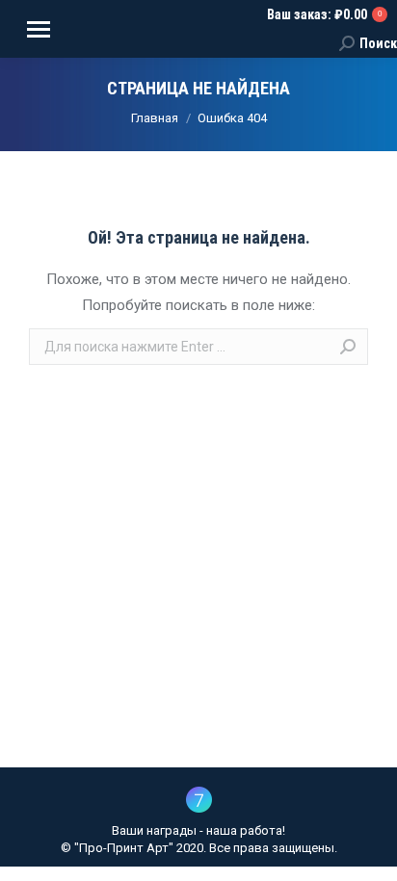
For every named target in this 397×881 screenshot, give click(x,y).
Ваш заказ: (324, 14)
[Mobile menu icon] (38, 29)
